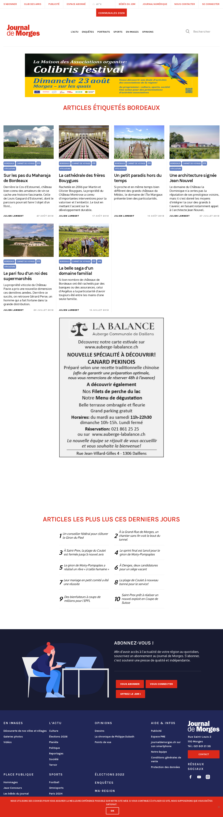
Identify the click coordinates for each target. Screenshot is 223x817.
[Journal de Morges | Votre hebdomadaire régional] (23, 36)
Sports (117, 31)
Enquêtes (88, 31)
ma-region (105, 791)
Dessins (99, 730)
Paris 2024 (56, 793)
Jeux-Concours (12, 787)
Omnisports (56, 787)
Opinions (147, 31)
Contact (203, 754)
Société (53, 759)
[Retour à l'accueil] (204, 727)
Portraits (103, 31)
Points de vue (103, 742)
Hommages (10, 782)
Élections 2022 (109, 774)
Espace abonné (76, 4)
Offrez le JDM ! (130, 693)
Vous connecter (161, 684)
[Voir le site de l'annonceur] (111, 75)
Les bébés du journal (16, 793)
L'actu (74, 31)
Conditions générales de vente (166, 759)
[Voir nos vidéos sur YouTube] (199, 777)
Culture (53, 730)
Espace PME (158, 736)
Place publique (18, 774)
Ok (112, 810)
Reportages (56, 753)
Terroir (53, 764)
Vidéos (7, 742)
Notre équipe (159, 751)
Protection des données (165, 767)
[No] (218, 807)
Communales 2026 (111, 13)
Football (54, 782)
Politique (54, 748)
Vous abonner (130, 684)
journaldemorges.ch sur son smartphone (166, 744)
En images (132, 31)
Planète (53, 742)
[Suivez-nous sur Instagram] (208, 777)
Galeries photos (13, 736)
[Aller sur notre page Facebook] (190, 777)
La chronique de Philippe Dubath (114, 736)
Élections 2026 (58, 736)
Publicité (156, 730)
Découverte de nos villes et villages (25, 730)
